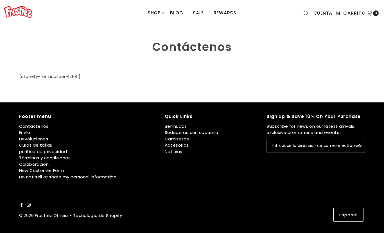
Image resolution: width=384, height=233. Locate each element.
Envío (24, 132)
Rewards (225, 13)
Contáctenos (34, 126)
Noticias (173, 151)
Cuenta (322, 13)
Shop (154, 13)
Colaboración (34, 164)
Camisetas (177, 139)
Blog (176, 13)
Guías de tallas (35, 145)
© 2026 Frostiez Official (44, 215)
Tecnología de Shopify (97, 215)
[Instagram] (29, 205)
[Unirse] (358, 146)
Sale (198, 13)
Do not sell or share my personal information (68, 177)
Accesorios (177, 145)
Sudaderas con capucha (191, 132)
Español (348, 215)
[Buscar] (306, 13)
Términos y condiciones (45, 158)
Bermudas (176, 126)
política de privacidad (43, 151)
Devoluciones (33, 139)
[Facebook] (22, 205)
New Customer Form (41, 170)
